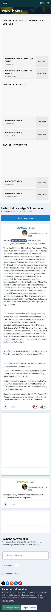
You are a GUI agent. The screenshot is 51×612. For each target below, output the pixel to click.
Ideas (29, 211)
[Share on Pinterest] (20, 583)
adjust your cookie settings (31, 595)
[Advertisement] (25, 440)
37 (33, 482)
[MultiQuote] (5, 407)
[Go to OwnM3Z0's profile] (24, 233)
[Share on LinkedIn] (16, 583)
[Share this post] (46, 233)
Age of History (12, 11)
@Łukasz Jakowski (19, 241)
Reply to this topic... (15, 555)
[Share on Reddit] (12, 583)
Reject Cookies (29, 608)
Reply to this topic (25, 218)
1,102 (32, 228)
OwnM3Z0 (8, 211)
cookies (18, 592)
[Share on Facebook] (7, 583)
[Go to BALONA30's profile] (24, 487)
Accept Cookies (12, 608)
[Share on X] (3, 583)
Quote (12, 407)
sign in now (14, 545)
